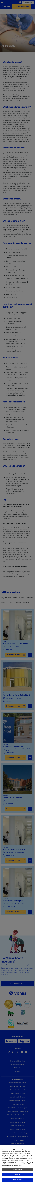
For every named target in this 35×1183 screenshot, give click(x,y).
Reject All (17, 1174)
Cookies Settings (17, 1169)
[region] (17, 1164)
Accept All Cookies (17, 1179)
